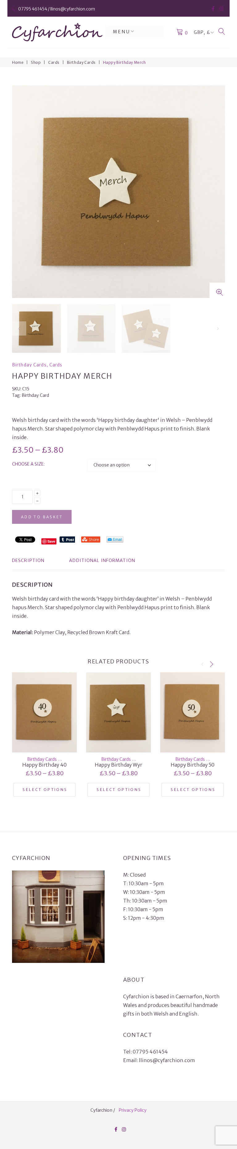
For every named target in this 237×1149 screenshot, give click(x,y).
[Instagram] (221, 8)
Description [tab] (28, 560)
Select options (45, 789)
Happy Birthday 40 (44, 765)
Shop (36, 62)
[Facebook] (213, 8)
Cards (54, 62)
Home (17, 62)
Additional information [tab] (102, 560)
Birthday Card (35, 395)
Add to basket (42, 517)
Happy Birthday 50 (192, 765)
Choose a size (28, 464)
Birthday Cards (81, 62)
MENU (122, 32)
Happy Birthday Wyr (118, 765)
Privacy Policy (133, 1110)
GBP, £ (202, 32)
